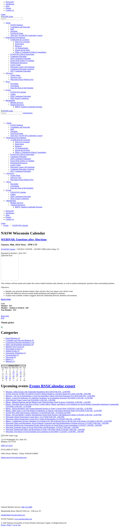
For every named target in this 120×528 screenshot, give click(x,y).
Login (3, 14)
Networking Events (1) (14, 349)
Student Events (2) (12, 351)
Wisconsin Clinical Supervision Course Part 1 (35, 417)
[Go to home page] (7, 16)
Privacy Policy (6, 525)
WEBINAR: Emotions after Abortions (24, 239)
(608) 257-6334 (7, 446)
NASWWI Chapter (8, 249)
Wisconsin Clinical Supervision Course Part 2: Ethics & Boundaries (43, 419)
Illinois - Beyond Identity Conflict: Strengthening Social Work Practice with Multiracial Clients (53, 415)
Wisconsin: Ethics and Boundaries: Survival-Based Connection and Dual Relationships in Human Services (57, 423)
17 (13, 374)
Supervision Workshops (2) (16, 353)
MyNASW (10, 2)
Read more (5, 316)
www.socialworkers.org (23, 519)
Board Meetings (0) (13, 338)
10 (13, 372)
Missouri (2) (10, 361)
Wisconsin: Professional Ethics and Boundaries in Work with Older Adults (45, 429)
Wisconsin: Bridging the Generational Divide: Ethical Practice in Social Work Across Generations (54, 425)
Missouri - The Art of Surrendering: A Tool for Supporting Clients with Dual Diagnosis (50, 396)
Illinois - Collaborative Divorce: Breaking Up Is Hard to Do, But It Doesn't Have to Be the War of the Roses (59, 421)
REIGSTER (6, 299)
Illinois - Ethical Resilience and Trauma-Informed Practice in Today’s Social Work (49, 409)
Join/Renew (10, 4)
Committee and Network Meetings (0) (20, 340)
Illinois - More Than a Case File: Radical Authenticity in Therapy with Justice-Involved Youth (54, 411)
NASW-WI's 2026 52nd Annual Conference (38, 413)
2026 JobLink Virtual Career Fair (30, 400)
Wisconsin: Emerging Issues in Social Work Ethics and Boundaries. (42, 427)
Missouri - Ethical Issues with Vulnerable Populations (38, 392)
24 (13, 376)
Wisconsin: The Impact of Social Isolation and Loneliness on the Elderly (45, 432)
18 (17, 374)
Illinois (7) (9, 359)
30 (10, 378)
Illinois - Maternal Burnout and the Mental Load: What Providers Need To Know (48, 402)
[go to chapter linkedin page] (49, 503)
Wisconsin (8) (11, 357)
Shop (7, 6)
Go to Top (17, 525)
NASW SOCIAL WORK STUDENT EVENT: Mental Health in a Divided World (48, 394)
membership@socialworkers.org (13, 515)
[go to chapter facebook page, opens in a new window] (54, 503)
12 (21, 372)
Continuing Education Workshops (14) (20, 342)
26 (21, 376)
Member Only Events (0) (15, 347)
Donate (8, 8)
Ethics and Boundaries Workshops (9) (20, 345)
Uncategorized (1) (12, 355)
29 (6, 378)
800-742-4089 (27, 507)
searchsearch (27, 113)
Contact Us (10, 10)
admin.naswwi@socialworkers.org (14, 457)
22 (6, 376)
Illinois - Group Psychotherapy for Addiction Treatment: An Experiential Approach (49, 398)
